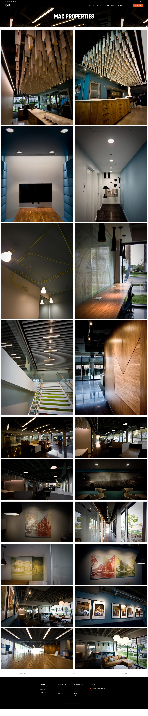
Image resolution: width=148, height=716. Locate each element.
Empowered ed (90, 5)
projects (120, 5)
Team (59, 690)
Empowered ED (77, 690)
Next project (126, 673)
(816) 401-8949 (95, 692)
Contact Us (60, 693)
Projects (59, 688)
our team (106, 5)
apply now (138, 5)
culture (113, 5)
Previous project (22, 673)
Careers (99, 5)
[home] (7, 5)
